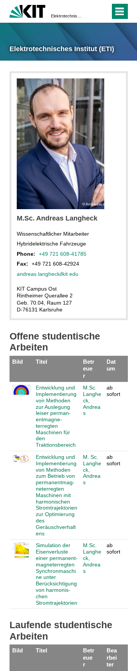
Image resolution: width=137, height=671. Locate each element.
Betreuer (88, 368)
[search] (91, 11)
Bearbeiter (112, 657)
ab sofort (113, 391)
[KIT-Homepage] (28, 10)
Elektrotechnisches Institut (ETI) (66, 16)
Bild (17, 361)
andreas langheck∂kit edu (47, 274)
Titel (41, 361)
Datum (111, 365)
